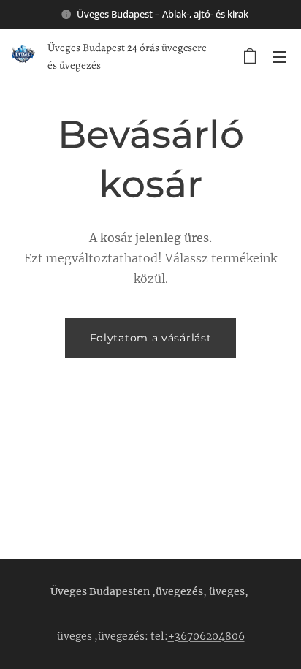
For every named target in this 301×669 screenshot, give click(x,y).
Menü (279, 56)
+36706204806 (206, 636)
